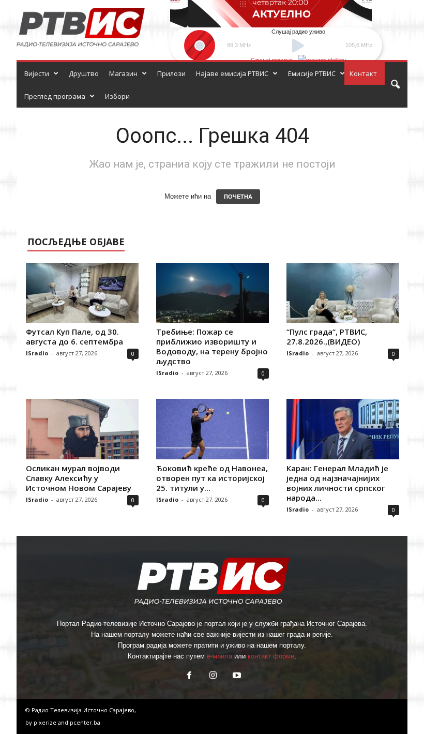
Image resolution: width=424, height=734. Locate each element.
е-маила (219, 656)
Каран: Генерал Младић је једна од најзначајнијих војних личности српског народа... (337, 483)
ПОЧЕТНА (238, 196)
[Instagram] (213, 676)
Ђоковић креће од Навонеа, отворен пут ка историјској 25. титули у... (212, 478)
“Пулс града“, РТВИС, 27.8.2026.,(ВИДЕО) (326, 336)
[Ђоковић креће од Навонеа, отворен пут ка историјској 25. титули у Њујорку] (212, 429)
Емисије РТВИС (312, 73)
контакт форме (271, 656)
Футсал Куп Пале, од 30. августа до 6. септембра (74, 336)
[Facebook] (189, 676)
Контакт (363, 73)
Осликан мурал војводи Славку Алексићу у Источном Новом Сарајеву (78, 478)
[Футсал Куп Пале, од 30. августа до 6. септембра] (82, 293)
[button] (395, 84)
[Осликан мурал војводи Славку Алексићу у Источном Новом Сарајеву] (82, 429)
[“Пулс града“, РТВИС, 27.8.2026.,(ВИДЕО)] (342, 293)
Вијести (36, 73)
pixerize (46, 722)
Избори (117, 96)
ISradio (37, 353)
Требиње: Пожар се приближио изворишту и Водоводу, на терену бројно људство (212, 346)
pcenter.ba (85, 722)
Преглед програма (54, 96)
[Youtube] (236, 676)
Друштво (84, 73)
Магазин (123, 73)
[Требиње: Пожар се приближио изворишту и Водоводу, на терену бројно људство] (212, 293)
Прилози (171, 73)
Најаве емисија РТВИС (232, 73)
